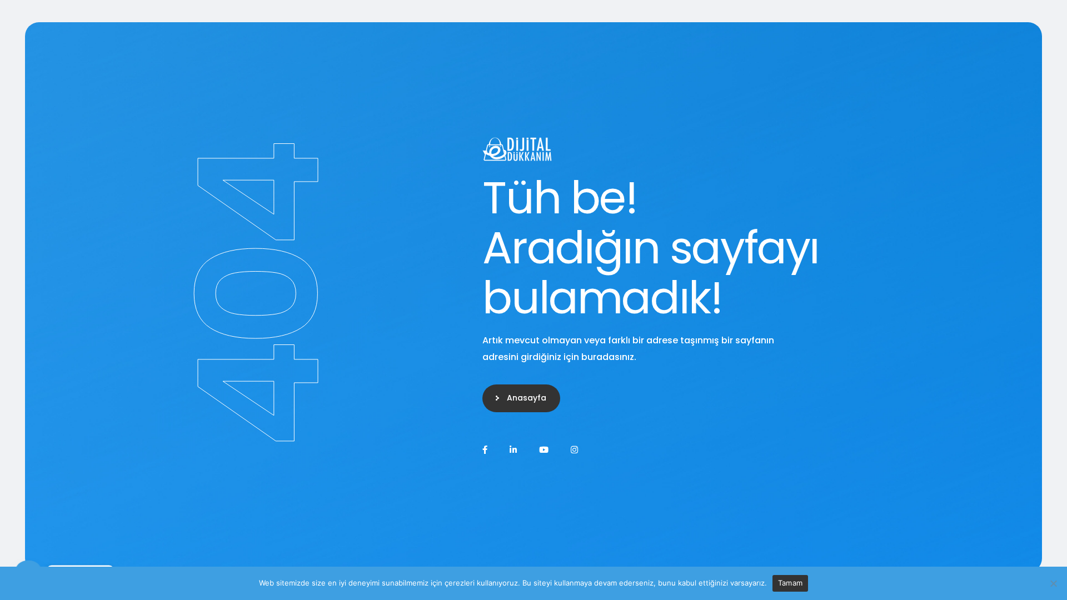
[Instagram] (574, 450)
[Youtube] (544, 450)
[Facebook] (484, 450)
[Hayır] (1053, 583)
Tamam (790, 582)
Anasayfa (526, 397)
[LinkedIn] (513, 450)
